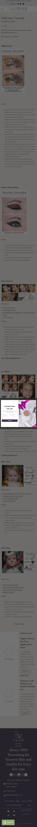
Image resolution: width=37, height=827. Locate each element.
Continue (10, 420)
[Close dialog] (35, 401)
